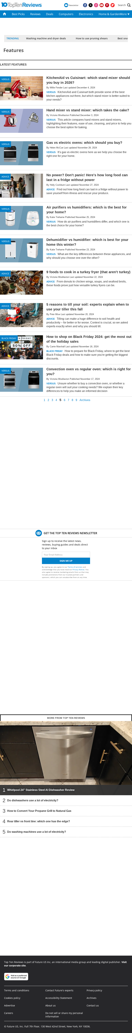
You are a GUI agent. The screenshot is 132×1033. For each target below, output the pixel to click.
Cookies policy (12, 998)
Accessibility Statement (58, 998)
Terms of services (75, 567)
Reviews (35, 14)
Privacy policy (94, 990)
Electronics (86, 14)
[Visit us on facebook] (85, 5)
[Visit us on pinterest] (107, 5)
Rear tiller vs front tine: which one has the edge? (38, 821)
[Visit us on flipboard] (113, 5)
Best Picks (18, 14)
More (123, 14)
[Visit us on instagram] (96, 5)
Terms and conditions (16, 990)
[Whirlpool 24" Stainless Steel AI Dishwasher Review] (66, 758)
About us (50, 1005)
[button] (124, 5)
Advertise (9, 1005)
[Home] (4, 14)
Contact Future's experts (59, 990)
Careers (8, 1013)
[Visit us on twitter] (91, 5)
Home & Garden (108, 14)
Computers (66, 14)
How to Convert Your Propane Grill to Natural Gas (39, 810)
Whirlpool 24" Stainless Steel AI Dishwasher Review (40, 789)
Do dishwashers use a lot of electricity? (32, 800)
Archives (85, 400)
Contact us (93, 1005)
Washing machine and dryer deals (46, 38)
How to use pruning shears (92, 38)
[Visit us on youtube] (102, 5)
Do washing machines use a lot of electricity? (36, 831)
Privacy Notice (78, 569)
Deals (49, 14)
